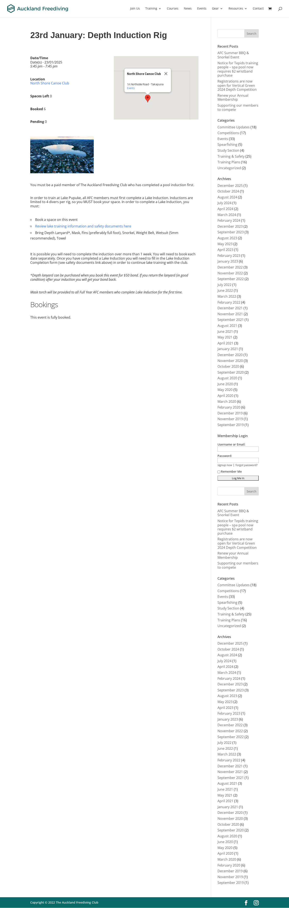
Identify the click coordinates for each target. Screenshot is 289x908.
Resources (235, 8)
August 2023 (227, 238)
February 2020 (228, 407)
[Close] (166, 74)
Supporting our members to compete (237, 107)
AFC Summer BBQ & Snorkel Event (233, 55)
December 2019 (230, 413)
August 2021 (227, 325)
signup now (224, 465)
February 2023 (228, 255)
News (188, 8)
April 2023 (225, 249)
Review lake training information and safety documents (79, 226)
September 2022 (230, 279)
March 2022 (226, 296)
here (127, 226)
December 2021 (230, 308)
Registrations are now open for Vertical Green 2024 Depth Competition (237, 85)
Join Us (135, 8)
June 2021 (225, 331)
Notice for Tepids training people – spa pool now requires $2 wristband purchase (237, 69)
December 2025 (230, 185)
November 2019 (230, 419)
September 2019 (230, 424)
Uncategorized (229, 168)
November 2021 (230, 314)
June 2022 (225, 290)
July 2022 (224, 284)
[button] (147, 99)
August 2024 (227, 197)
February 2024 (228, 220)
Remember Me (231, 471)
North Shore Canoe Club (49, 83)
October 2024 (228, 191)
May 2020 (225, 389)
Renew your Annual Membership (232, 97)
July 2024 (224, 203)
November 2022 (230, 273)
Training (151, 8)
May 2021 (225, 337)
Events (201, 8)
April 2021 (225, 343)
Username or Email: (231, 444)
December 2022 (230, 267)
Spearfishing (227, 144)
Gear (215, 8)
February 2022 (228, 302)
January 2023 (227, 261)
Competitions (228, 133)
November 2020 (230, 360)
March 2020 (226, 401)
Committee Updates (233, 127)
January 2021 (227, 349)
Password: (224, 456)
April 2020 (225, 395)
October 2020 (228, 366)
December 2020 (230, 354)
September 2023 (230, 232)
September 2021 (230, 319)
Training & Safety (231, 156)
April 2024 (225, 208)
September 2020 (230, 372)
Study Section (228, 150)
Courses (172, 8)
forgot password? (246, 465)
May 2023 (225, 244)
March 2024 (226, 214)
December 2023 (230, 226)
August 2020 (227, 378)
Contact (258, 8)
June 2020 (225, 384)
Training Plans (228, 162)
